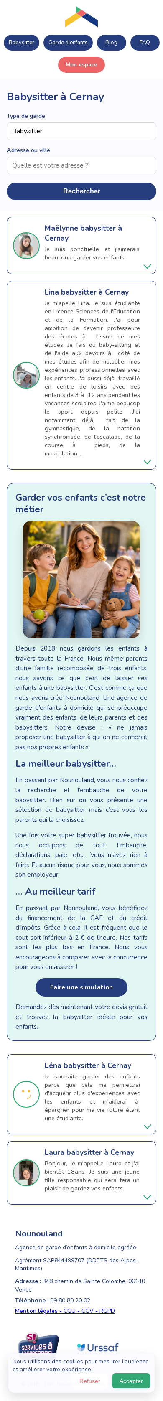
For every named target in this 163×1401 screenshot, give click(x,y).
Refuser (89, 1381)
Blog (111, 42)
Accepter (131, 1381)
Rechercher (81, 191)
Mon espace (81, 65)
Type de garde (26, 116)
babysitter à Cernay (95, 292)
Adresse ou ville (28, 150)
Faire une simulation (81, 987)
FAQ (145, 42)
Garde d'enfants (68, 42)
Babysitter (21, 42)
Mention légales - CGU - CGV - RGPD (65, 1311)
